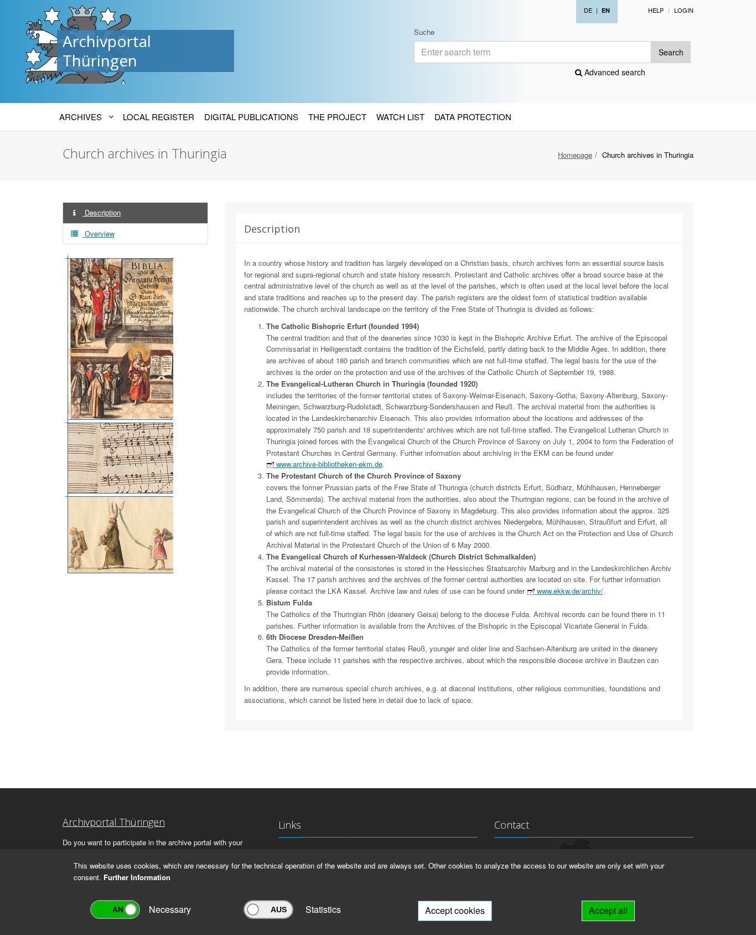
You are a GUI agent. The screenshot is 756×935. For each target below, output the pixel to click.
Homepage (575, 155)
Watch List (400, 116)
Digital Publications (251, 116)
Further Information (136, 877)
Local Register (158, 116)
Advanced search (613, 72)
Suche (424, 32)
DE (588, 10)
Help (656, 10)
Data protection (472, 116)
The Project (337, 116)
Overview (98, 233)
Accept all (608, 910)
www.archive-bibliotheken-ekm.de (328, 464)
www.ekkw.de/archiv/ (569, 590)
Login (683, 10)
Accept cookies (455, 910)
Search (671, 52)
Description (101, 212)
